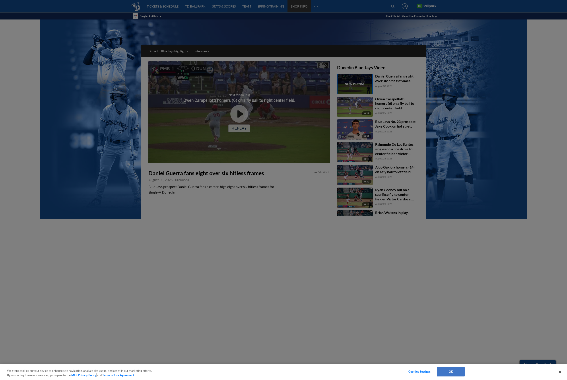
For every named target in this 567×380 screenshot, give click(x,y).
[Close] (560, 372)
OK (451, 371)
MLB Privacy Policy (83, 375)
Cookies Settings (419, 371)
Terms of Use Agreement (118, 375)
